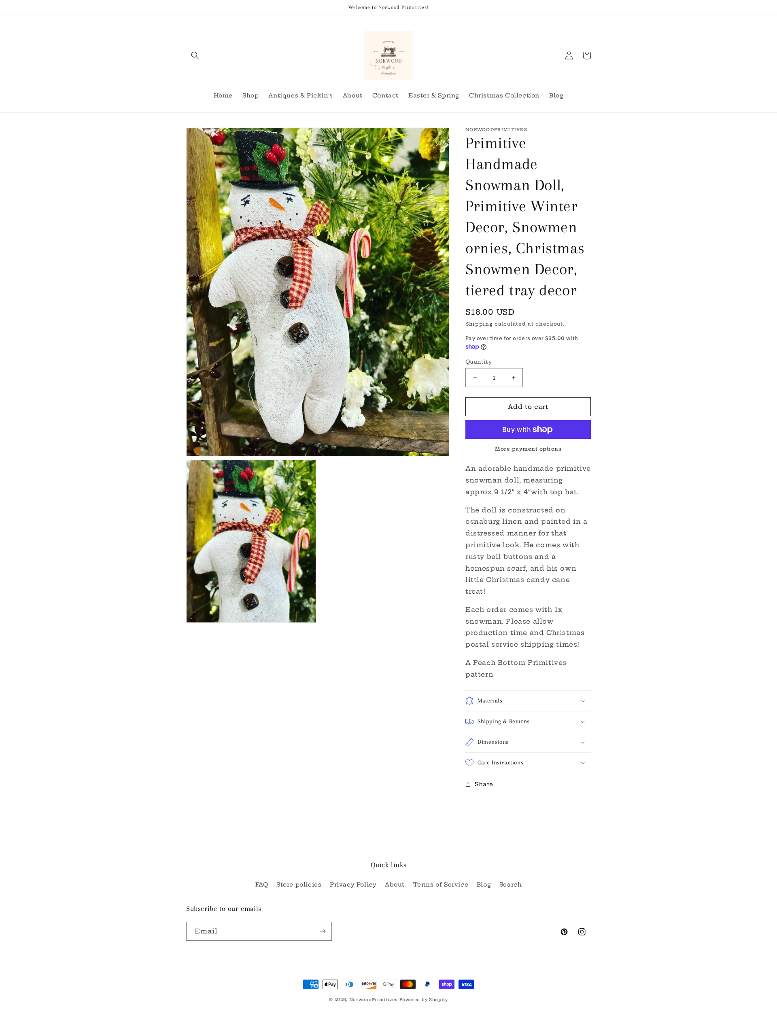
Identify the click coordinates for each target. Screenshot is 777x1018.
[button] (195, 55)
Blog (484, 884)
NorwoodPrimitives (373, 999)
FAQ (261, 884)
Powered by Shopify (423, 999)
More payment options (528, 449)
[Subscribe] (322, 931)
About (395, 884)
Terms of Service (441, 884)
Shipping (479, 324)
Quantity (478, 361)
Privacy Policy (353, 884)
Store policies (298, 884)
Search (510, 884)
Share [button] (484, 784)
